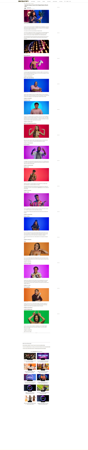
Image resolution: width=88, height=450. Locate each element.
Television (38, 1)
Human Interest (55, 1)
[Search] (64, 1)
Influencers (49, 1)
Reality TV (29, 3)
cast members (37, 33)
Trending (43, 1)
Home (24, 3)
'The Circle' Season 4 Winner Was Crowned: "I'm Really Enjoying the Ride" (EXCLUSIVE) (34, 348)
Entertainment (33, 1)
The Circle (32, 3)
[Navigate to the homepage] (23, 1)
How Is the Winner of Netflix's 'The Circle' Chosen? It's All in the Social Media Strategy (34, 345)
